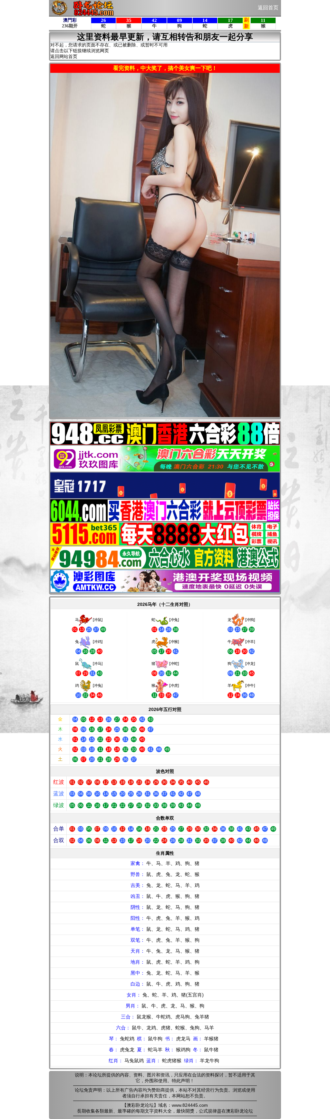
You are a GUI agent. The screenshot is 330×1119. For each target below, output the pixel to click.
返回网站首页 (63, 56)
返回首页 (268, 7)
